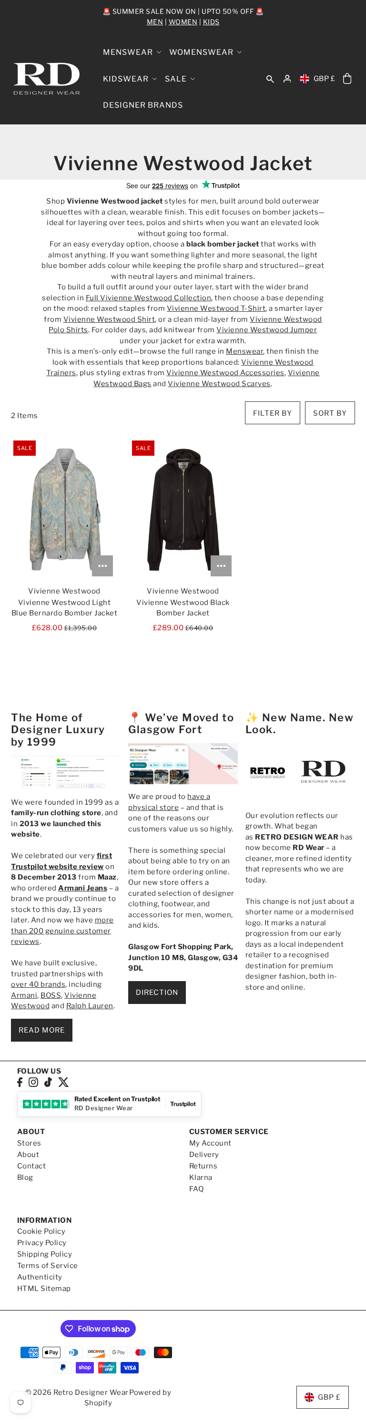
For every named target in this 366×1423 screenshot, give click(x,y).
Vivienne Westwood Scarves (219, 383)
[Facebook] (19, 1081)
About (28, 1154)
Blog (25, 1177)
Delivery (204, 1154)
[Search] (270, 79)
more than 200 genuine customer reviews (62, 931)
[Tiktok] (48, 1081)
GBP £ (325, 78)
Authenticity (39, 1277)
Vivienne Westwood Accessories (225, 373)
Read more (42, 1030)
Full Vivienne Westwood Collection (149, 298)
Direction (157, 992)
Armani (24, 995)
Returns (203, 1166)
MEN (155, 22)
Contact (31, 1166)
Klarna (201, 1177)
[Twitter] (63, 1081)
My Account (210, 1143)
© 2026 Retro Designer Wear (77, 1392)
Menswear (244, 351)
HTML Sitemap (44, 1288)
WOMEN (183, 22)
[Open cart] (347, 79)
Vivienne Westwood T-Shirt (216, 308)
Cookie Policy (41, 1231)
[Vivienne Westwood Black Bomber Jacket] (183, 509)
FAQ (196, 1189)
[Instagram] (33, 1081)
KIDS (211, 22)
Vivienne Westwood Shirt (109, 319)
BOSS (51, 995)
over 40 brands (38, 984)
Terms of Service (47, 1265)
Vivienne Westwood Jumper (266, 330)
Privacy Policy (42, 1243)
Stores (29, 1143)
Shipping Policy (44, 1254)
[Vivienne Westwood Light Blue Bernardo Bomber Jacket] (64, 509)
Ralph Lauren (89, 1006)
